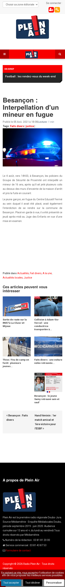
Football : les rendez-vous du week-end (30, 76)
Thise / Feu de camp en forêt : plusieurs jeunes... (16, 363)
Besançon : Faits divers (17, 417)
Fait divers (36, 273)
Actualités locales (13, 277)
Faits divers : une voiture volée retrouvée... (48, 361)
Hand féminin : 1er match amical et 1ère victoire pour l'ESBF (45, 422)
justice (30, 126)
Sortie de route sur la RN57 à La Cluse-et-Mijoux (15, 322)
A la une (47, 273)
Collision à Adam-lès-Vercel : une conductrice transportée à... (46, 324)
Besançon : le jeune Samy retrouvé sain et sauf (46, 399)
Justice (28, 277)
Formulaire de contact (18, 550)
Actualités (23, 273)
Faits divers (17, 126)
